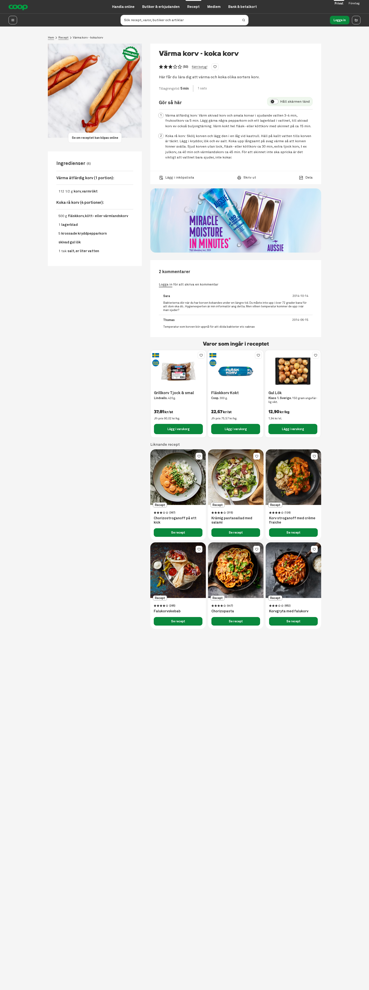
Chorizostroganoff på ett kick (175, 520)
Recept (63, 37)
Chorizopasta (222, 611)
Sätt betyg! (199, 67)
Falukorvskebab (167, 611)
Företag (354, 3)
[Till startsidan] (18, 6)
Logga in (340, 20)
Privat (339, 3)
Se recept (178, 532)
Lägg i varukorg (178, 429)
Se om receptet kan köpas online (95, 138)
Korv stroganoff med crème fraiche (292, 520)
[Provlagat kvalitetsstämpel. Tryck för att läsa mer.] (130, 53)
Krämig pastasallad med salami (231, 520)
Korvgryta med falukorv (288, 611)
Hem (51, 37)
